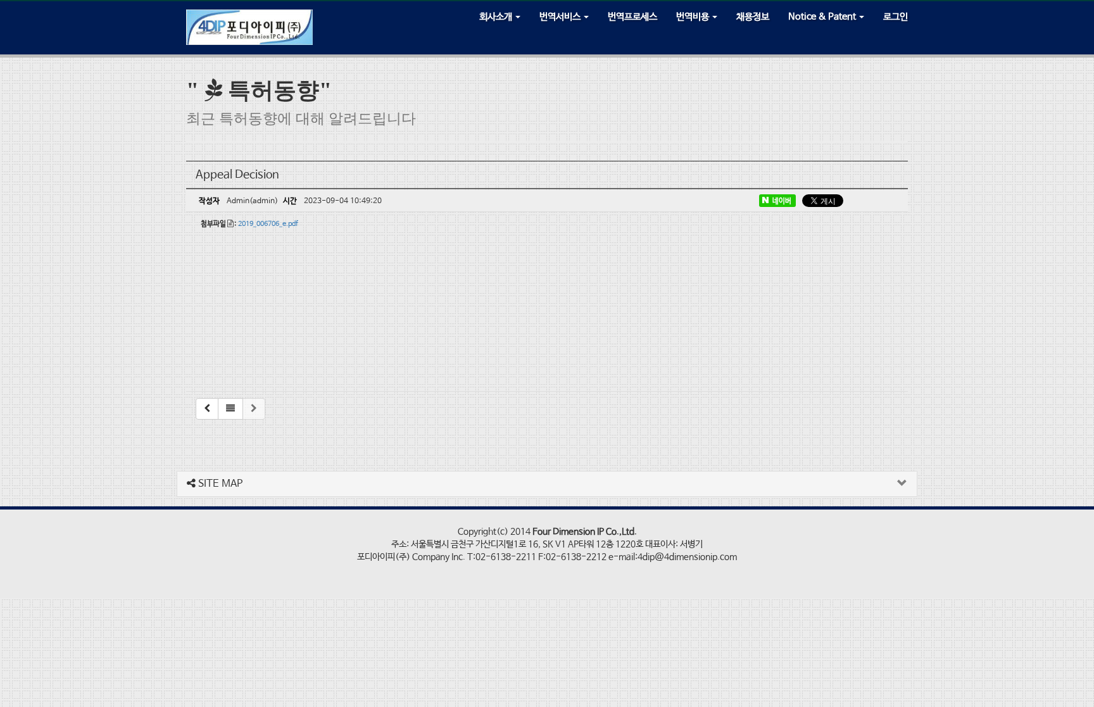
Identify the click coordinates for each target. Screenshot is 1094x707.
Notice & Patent (823, 16)
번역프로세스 (632, 16)
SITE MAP (219, 484)
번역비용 (693, 16)
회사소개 (496, 16)
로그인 (895, 16)
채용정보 (752, 16)
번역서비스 (560, 16)
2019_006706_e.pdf (268, 224)
